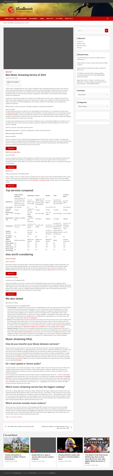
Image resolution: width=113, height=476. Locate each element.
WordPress (52, 473)
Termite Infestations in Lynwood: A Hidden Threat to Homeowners (15, 457)
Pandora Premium (13, 114)
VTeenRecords (17, 473)
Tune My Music (17, 360)
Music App (49, 18)
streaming (19, 417)
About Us (68, 18)
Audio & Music (9, 18)
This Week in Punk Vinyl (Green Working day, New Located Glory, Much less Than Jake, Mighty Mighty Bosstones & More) (91, 75)
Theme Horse (32, 473)
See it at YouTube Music (30, 318)
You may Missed (11, 435)
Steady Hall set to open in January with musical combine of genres (43, 457)
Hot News (59, 18)
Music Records (22, 18)
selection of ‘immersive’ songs (41, 180)
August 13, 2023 (10, 78)
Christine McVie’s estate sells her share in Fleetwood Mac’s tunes (69, 457)
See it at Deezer (60, 326)
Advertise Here (81, 43)
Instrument (33, 18)
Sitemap (79, 47)
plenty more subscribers (25, 331)
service (14, 417)
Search (106, 30)
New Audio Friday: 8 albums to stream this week (21, 426)
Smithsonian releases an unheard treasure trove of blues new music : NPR (55, 427)
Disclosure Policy (81, 45)
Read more (11, 148)
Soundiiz (19, 355)
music (10, 417)
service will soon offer (49, 270)
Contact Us (80, 41)
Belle (16, 78)
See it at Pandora (62, 335)
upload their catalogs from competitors (34, 326)
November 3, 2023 (90, 465)
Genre (42, 18)
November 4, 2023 (36, 461)
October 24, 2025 (9, 461)
